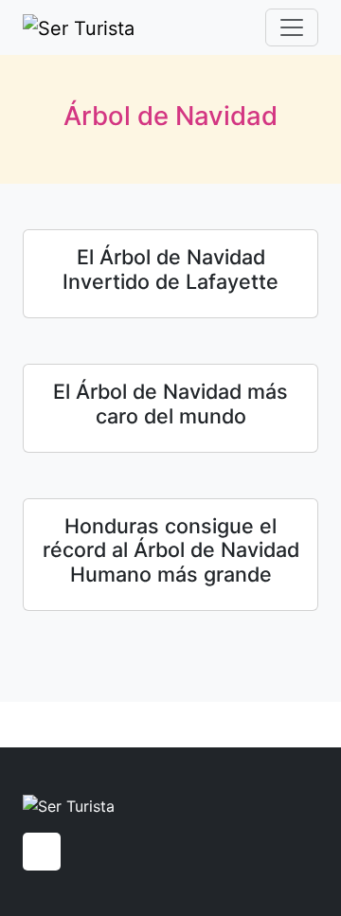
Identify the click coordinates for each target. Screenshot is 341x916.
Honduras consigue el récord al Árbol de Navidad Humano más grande (171, 550)
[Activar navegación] (291, 27)
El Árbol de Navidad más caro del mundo (170, 403)
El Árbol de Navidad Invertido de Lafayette (170, 269)
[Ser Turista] (79, 27)
